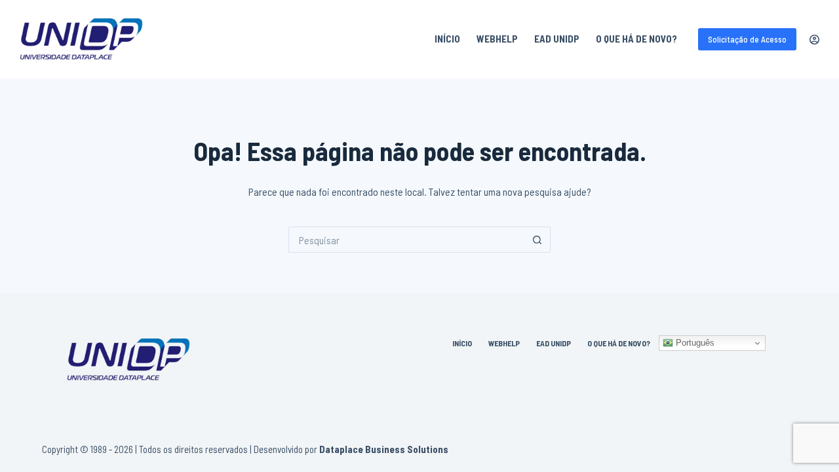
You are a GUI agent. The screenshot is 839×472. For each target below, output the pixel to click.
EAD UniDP (556, 39)
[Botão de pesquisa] (537, 240)
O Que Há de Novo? (636, 39)
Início (447, 39)
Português (693, 343)
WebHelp (497, 39)
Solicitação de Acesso (747, 39)
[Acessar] (814, 40)
